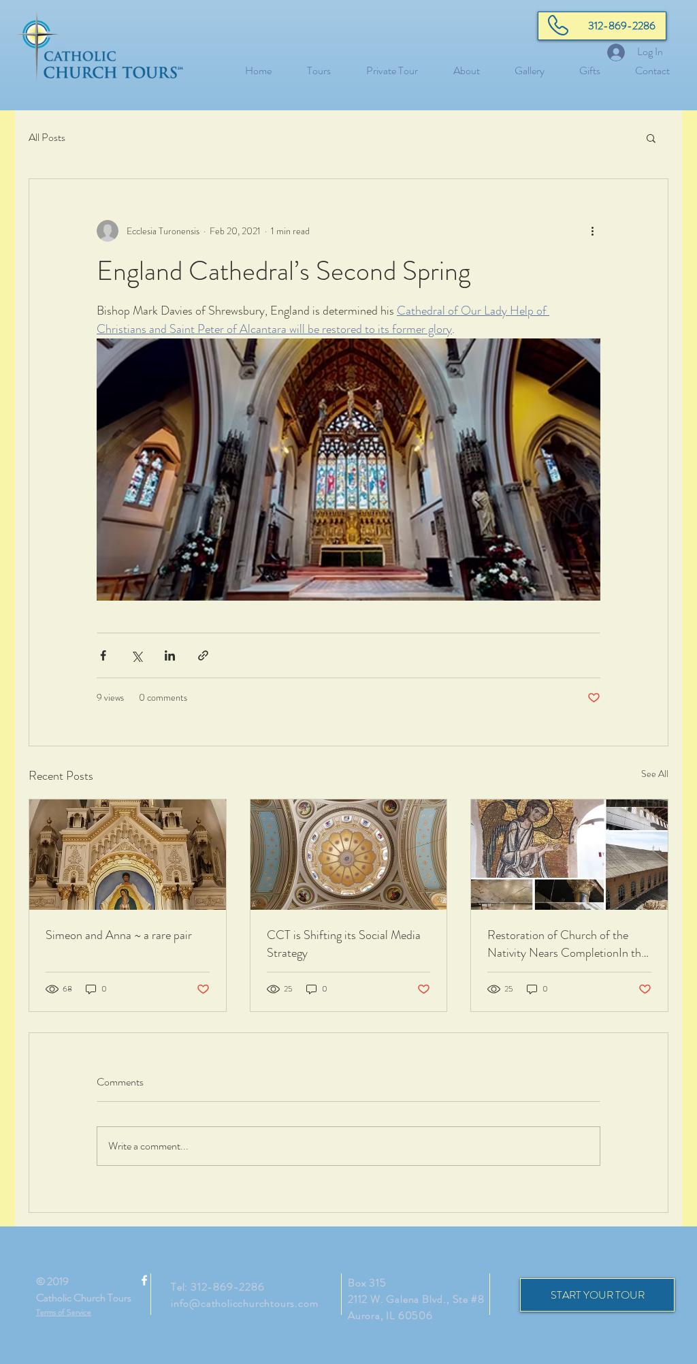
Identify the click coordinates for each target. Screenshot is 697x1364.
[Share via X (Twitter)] (136, 655)
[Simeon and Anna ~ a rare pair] (127, 854)
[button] (651, 137)
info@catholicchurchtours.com (244, 1303)
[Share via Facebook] (103, 655)
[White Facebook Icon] (144, 1280)
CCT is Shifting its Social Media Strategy (344, 944)
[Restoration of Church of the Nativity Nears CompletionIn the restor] (569, 854)
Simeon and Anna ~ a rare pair (119, 935)
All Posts (47, 137)
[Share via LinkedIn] (169, 655)
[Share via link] (203, 655)
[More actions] (592, 231)
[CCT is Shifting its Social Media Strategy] (348, 854)
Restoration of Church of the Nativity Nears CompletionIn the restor (567, 944)
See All (654, 773)
